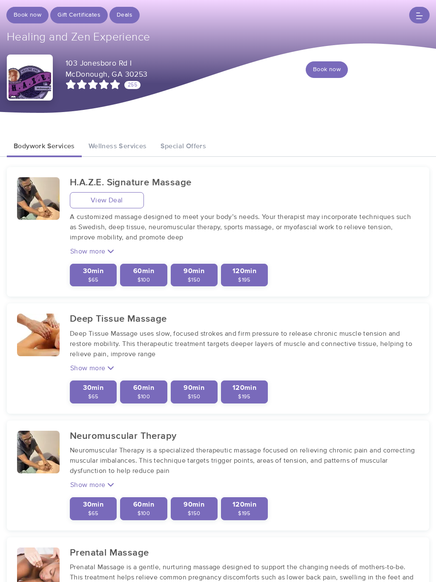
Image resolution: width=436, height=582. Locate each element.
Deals (124, 15)
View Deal (107, 200)
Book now (27, 15)
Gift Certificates (78, 15)
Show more (88, 251)
